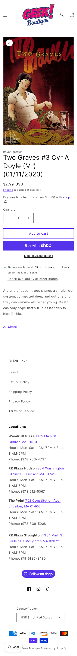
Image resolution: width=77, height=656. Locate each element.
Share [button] (12, 326)
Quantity (9, 209)
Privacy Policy (19, 401)
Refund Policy (19, 382)
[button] (5, 15)
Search (14, 372)
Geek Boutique (31, 648)
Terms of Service (21, 411)
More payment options (38, 255)
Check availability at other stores (32, 279)
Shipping (8, 189)
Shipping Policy (20, 391)
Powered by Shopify (53, 648)
